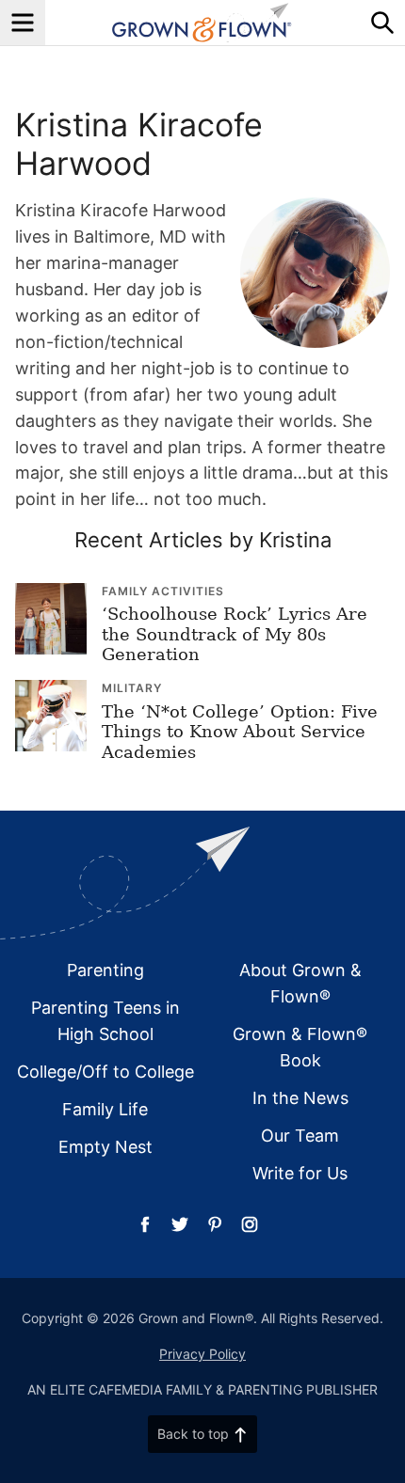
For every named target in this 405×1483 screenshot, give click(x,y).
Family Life (105, 1109)
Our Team (300, 1135)
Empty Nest (105, 1147)
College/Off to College (105, 1071)
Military (132, 688)
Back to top (193, 1434)
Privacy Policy (202, 1354)
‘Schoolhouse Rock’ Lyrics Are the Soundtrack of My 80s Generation (234, 634)
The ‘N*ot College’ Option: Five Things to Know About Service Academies (240, 732)
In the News (300, 1098)
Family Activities (163, 591)
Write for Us (300, 1173)
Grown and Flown (202, 22)
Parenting (105, 970)
